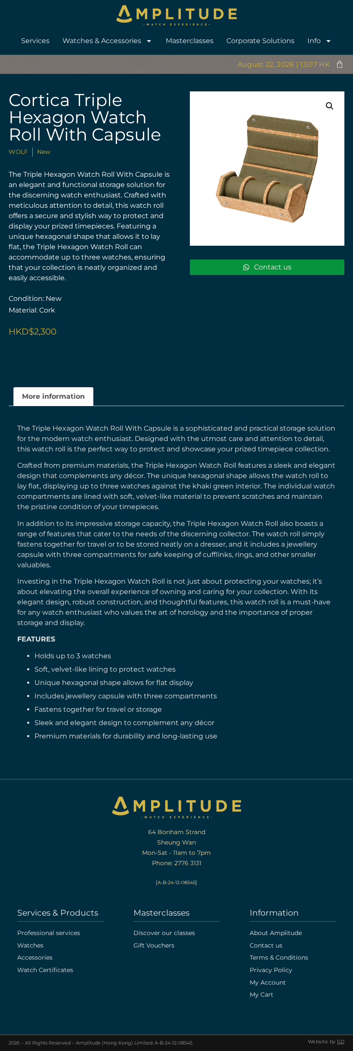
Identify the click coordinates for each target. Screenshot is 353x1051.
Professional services (48, 932)
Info (314, 41)
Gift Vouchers (153, 945)
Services (35, 41)
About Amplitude (276, 932)
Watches (30, 945)
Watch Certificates (45, 970)
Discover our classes (164, 932)
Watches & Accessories (101, 41)
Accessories (35, 957)
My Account (268, 982)
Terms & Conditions (279, 957)
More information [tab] (53, 396)
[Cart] (339, 64)
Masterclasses (190, 41)
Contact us (266, 945)
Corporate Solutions (260, 41)
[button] (330, 106)
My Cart (261, 994)
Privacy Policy (271, 970)
